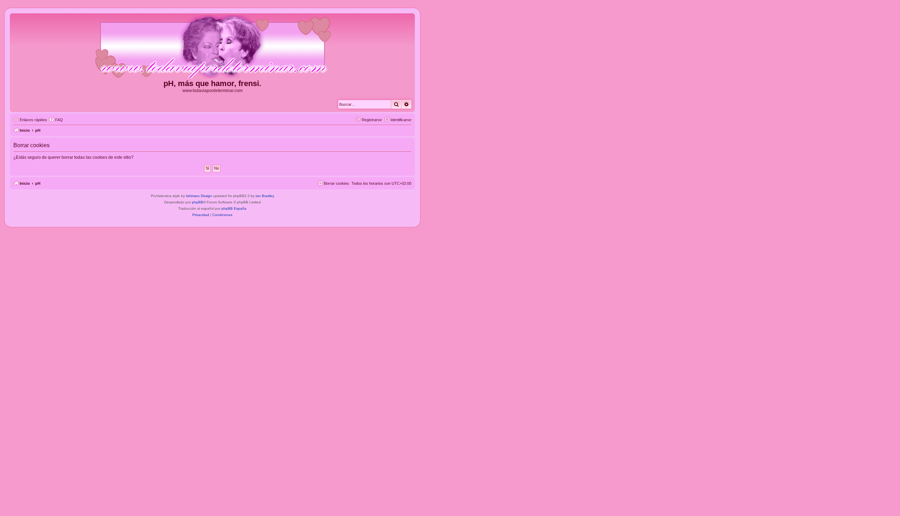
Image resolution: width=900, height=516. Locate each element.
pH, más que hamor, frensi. (212, 83)
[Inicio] (212, 47)
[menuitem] (56, 120)
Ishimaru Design (199, 196)
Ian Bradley (265, 196)
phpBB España (233, 208)
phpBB (197, 202)
